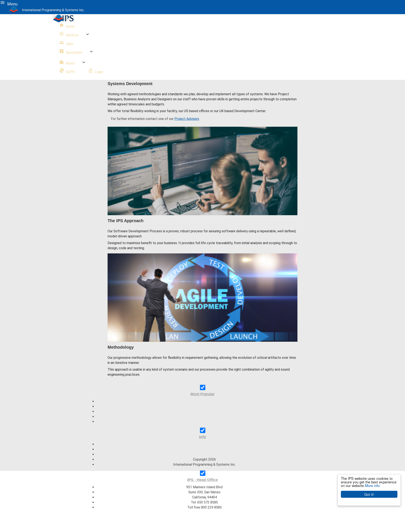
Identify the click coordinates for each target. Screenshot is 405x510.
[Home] (15, 10)
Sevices (204, 406)
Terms (204, 454)
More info (372, 485)
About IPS (204, 444)
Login (99, 72)
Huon (204, 411)
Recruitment (204, 417)
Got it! (369, 494)
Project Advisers (186, 119)
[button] (10, 3)
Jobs (66, 43)
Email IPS (204, 422)
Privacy (204, 449)
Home (67, 26)
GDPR (67, 71)
